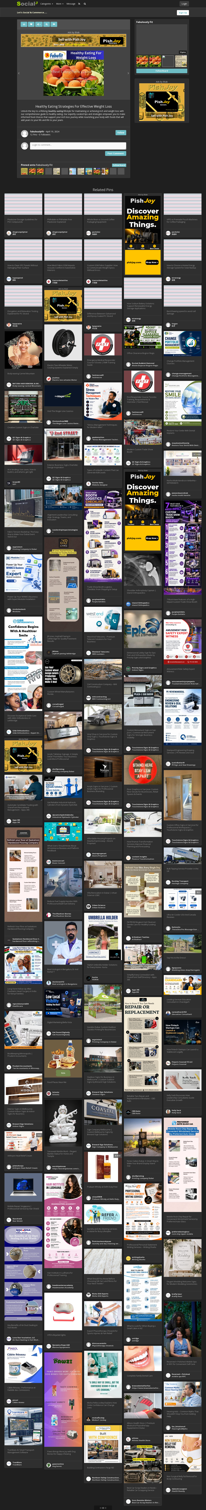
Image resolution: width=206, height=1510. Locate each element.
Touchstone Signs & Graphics (145, 747)
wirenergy (176, 278)
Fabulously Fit (44, 165)
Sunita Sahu (97, 482)
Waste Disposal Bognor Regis (145, 365)
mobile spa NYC (179, 1376)
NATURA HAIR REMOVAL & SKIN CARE (29, 383)
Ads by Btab (73, 32)
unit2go (135, 1338)
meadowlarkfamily (180, 443)
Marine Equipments (61, 1347)
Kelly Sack (176, 1110)
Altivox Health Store (141, 1440)
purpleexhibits (98, 599)
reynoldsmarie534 (21, 1004)
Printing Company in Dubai (25, 549)
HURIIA (95, 979)
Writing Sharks (138, 1259)
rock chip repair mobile (182, 1234)
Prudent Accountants (22, 1066)
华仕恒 (15, 326)
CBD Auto (136, 1111)
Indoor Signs (137, 670)
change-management (182, 373)
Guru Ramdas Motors (141, 1500)
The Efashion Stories (61, 914)
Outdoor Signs (98, 1094)
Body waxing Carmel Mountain (27, 386)
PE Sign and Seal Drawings (183, 765)
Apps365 (135, 992)
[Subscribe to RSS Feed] (79, 4)
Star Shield (17, 1221)
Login (184, 3)
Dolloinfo (176, 927)
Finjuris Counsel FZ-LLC (182, 1062)
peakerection (98, 437)
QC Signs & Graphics (22, 437)
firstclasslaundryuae (101, 1241)
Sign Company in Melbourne (105, 1147)
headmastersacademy (62, 1285)
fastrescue (97, 377)
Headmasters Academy (62, 1287)
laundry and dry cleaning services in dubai (111, 1243)
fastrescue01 (98, 375)
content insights (139, 857)
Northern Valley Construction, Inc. (107, 1477)
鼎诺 (14, 234)
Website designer (100, 485)
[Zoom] (46, 24)
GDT (14, 484)
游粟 (173, 280)
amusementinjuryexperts (183, 681)
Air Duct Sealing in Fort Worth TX (27, 1340)
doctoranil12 (58, 982)
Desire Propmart (99, 856)
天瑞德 (54, 282)
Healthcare (18, 1006)
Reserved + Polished (181, 1374)
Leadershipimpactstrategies (65, 530)
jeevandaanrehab (180, 493)
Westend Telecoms (100, 652)
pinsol (15, 1400)
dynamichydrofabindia (62, 815)
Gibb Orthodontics (21, 730)
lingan (175, 323)
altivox (135, 1438)
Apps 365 (16, 820)
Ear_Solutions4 (178, 1426)
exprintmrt (17, 547)
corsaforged (57, 704)
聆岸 (173, 326)
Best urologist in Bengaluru (64, 984)
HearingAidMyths (179, 1429)
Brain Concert (58, 863)
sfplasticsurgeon (179, 1489)
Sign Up (183, 12)
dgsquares (176, 968)
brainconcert (58, 861)
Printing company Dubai (63, 771)
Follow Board (119, 165)
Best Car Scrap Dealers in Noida (146, 1502)
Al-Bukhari (137, 939)
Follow (120, 132)
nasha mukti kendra (181, 495)
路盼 (14, 280)
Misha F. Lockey (99, 1420)
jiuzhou (55, 378)
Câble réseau (18, 1402)
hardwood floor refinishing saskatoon (30, 941)
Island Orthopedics (141, 603)
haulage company (180, 883)
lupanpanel (18, 278)
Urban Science (98, 905)
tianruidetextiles (60, 280)
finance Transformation (143, 859)
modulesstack (19, 609)
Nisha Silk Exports (100, 1294)
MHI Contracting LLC (101, 699)
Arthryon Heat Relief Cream (25, 1168)
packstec (96, 232)
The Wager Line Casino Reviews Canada (70, 423)
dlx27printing (58, 769)
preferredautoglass (180, 1232)
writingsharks (138, 1257)
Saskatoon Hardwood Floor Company (30, 939)
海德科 (94, 234)
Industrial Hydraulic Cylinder (65, 817)
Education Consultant (182, 1014)
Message (71, 3)
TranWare (17, 1462)
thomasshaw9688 (60, 421)
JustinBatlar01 (178, 762)
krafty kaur (177, 1294)
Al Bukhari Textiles (140, 937)
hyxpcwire (17, 323)
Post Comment (116, 153)
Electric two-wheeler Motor (64, 380)
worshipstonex (59, 1166)
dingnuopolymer (20, 232)
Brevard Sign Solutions (102, 1092)
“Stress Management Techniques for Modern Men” (115, 439)
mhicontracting (99, 697)
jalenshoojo (18, 1166)
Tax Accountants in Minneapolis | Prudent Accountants (38, 1068)
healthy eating (55, 111)
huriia (95, 977)
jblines (55, 651)
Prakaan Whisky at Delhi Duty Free (107, 1199)
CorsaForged (58, 706)
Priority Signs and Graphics (144, 668)
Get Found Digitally (61, 1032)
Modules (16, 611)
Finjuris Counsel (179, 1064)
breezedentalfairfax (141, 1386)
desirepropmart (99, 853)
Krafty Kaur (177, 1296)
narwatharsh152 (179, 1012)
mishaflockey (98, 1418)
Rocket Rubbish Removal (143, 363)
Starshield (17, 1219)
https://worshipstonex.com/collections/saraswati (75, 1168)
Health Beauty (178, 1491)
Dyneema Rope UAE (61, 1345)
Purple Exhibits (98, 601)
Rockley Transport (180, 881)
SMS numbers (98, 654)
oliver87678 (97, 1197)
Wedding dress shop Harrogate (186, 970)
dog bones (57, 1466)
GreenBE (16, 482)
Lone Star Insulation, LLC (24, 1337)
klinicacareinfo (99, 1343)
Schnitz (55, 1092)
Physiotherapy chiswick (102, 1345)
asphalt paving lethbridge (64, 653)
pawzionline (58, 1464)
